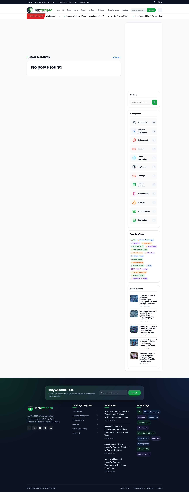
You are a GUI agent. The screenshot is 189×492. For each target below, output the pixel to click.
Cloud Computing (85, 429)
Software (101, 10)
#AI (139, 412)
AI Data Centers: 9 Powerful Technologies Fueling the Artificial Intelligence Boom (148, 300)
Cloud (83, 10)
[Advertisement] (74, 37)
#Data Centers (143, 438)
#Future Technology (151, 412)
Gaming (125, 10)
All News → (117, 57)
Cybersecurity (72, 10)
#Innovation (153, 417)
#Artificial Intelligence (146, 433)
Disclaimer (149, 488)
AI (63, 10)
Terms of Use (138, 488)
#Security (141, 417)
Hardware (92, 10)
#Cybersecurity (143, 422)
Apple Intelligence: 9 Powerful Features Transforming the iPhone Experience (148, 343)
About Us (62, 2)
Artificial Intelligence (85, 415)
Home (57, 10)
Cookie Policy (85, 2)
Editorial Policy (73, 2)
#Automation (142, 428)
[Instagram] (40, 428)
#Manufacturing (144, 454)
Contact (159, 488)
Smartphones (113, 10)
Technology (85, 411)
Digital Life (85, 433)
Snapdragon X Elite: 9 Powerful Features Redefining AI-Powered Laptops (155, 16)
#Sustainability (143, 449)
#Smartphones (143, 444)
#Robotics (156, 438)
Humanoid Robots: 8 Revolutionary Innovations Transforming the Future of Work (90, 16)
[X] (34, 428)
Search (151, 10)
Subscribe (134, 393)
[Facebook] (29, 428)
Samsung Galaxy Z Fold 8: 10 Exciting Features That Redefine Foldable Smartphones (147, 357)
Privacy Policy (125, 488)
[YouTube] (45, 428)
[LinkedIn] (51, 428)
